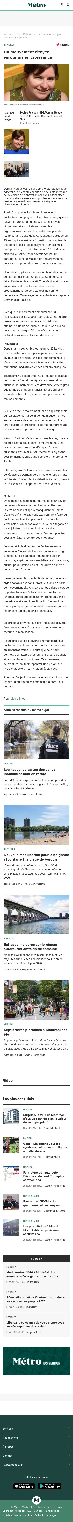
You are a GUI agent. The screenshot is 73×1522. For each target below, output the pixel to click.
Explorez (36, 1259)
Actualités (9, 938)
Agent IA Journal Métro (35, 883)
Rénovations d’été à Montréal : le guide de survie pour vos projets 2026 (35, 1299)
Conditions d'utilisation (34, 1515)
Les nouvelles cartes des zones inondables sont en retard (29, 771)
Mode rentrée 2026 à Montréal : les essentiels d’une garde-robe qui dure (32, 1274)
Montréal (9, 763)
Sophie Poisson (29, 112)
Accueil (8, 34)
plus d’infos (18, 698)
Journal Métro (33, 1281)
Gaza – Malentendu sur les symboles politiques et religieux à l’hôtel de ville (45, 1147)
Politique (28, 1138)
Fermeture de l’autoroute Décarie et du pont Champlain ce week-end (44, 1176)
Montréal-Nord (31, 1195)
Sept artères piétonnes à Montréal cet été (35, 1032)
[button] (4, 5)
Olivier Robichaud (35, 794)
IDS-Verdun (29, 34)
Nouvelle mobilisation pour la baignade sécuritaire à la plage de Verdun (36, 857)
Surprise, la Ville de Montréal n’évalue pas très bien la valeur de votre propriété (44, 1118)
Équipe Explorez (33, 1332)
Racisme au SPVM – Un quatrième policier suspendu (43, 1203)
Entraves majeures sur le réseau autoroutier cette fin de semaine (30, 946)
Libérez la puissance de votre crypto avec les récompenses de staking (35, 1324)
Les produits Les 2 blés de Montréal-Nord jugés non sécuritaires (41, 1230)
